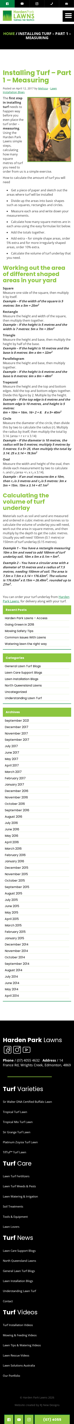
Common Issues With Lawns (25, 637)
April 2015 (12, 919)
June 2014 (12, 983)
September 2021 (17, 721)
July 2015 (11, 900)
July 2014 (11, 977)
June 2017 (12, 753)
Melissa (43, 88)
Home (9, 33)
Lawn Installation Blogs (21, 679)
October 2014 (15, 957)
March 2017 (13, 772)
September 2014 (17, 964)
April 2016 (12, 842)
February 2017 (15, 778)
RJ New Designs (50, 1405)
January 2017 (14, 785)
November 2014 (16, 951)
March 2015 (13, 925)
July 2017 (11, 746)
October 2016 (15, 804)
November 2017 (16, 733)
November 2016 (16, 797)
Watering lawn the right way (26, 644)
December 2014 (16, 944)
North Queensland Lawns (23, 685)
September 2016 (17, 810)
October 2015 (15, 881)
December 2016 (16, 791)
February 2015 (15, 932)
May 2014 (11, 989)
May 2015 (11, 913)
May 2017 (11, 759)
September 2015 (17, 887)
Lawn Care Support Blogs (23, 673)
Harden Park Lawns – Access (26, 618)
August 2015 (13, 893)
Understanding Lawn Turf (23, 698)
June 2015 (12, 906)
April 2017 (12, 765)
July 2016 (11, 823)
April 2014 (12, 996)
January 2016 (14, 861)
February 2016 (15, 855)
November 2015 (16, 874)
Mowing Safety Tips (19, 631)
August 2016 (13, 817)
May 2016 (11, 836)
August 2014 (13, 970)
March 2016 (13, 849)
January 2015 (14, 938)
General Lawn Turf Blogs (23, 666)
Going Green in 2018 (19, 625)
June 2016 (12, 829)
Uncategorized (16, 692)
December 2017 (16, 727)
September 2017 (17, 740)
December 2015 (16, 868)
